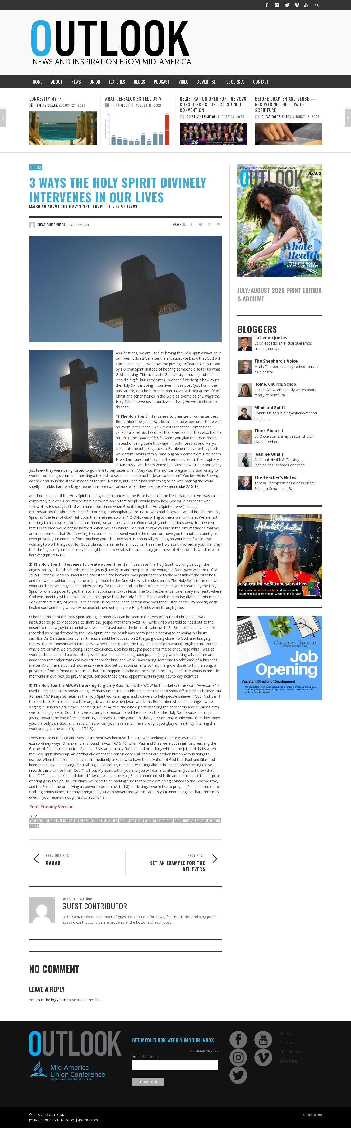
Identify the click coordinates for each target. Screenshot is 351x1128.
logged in (58, 999)
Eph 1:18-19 (53, 555)
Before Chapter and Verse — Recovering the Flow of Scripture (210, 104)
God (178, 821)
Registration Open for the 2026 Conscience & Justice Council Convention (138, 104)
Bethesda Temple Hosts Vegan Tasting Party (286, 101)
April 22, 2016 (80, 224)
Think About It (47, 105)
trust (34, 826)
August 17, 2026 (306, 111)
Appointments (56, 821)
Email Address (146, 1056)
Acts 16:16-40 (115, 743)
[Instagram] (277, 5)
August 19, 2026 (73, 105)
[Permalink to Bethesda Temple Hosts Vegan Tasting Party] (288, 131)
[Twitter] (287, 5)
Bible (72, 821)
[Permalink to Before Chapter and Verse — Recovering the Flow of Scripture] (213, 134)
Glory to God (162, 821)
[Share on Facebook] (191, 224)
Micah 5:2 (128, 464)
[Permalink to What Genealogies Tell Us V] (63, 128)
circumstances (130, 821)
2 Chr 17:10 (139, 511)
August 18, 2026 (156, 116)
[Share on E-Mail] (218, 224)
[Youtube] (306, 5)
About (285, 1033)
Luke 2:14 (102, 707)
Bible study (86, 821)
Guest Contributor (126, 117)
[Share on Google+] (209, 224)
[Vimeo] (296, 5)
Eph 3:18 (97, 797)
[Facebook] (267, 5)
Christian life (107, 821)
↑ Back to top (312, 1115)
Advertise (288, 1061)
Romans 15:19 (41, 696)
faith (147, 821)
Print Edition (291, 1052)
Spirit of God (210, 821)
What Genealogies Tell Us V (57, 98)
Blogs (35, 167)
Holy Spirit (191, 821)
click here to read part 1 (155, 390)
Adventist (37, 821)
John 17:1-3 (82, 728)
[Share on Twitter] (200, 224)
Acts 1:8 (121, 786)
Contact (286, 1042)
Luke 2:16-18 (187, 486)
